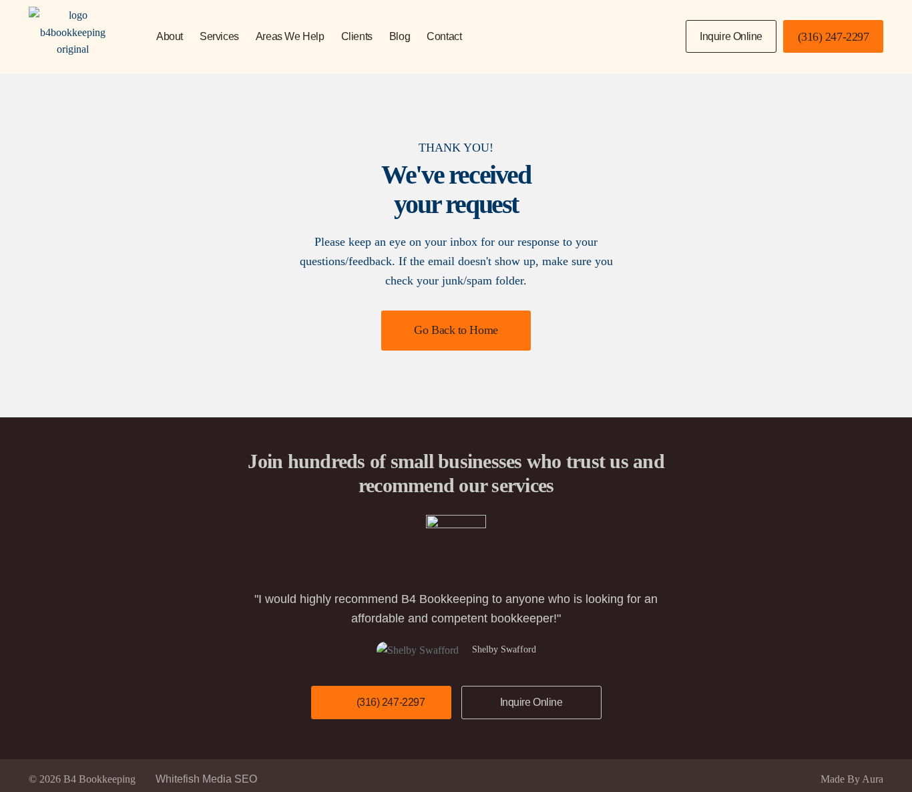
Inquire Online (731, 36)
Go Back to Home (455, 330)
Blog (399, 36)
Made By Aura (852, 779)
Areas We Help (290, 36)
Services (219, 36)
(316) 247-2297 (833, 36)
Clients (357, 36)
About (169, 36)
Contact (444, 36)
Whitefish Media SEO (206, 779)
